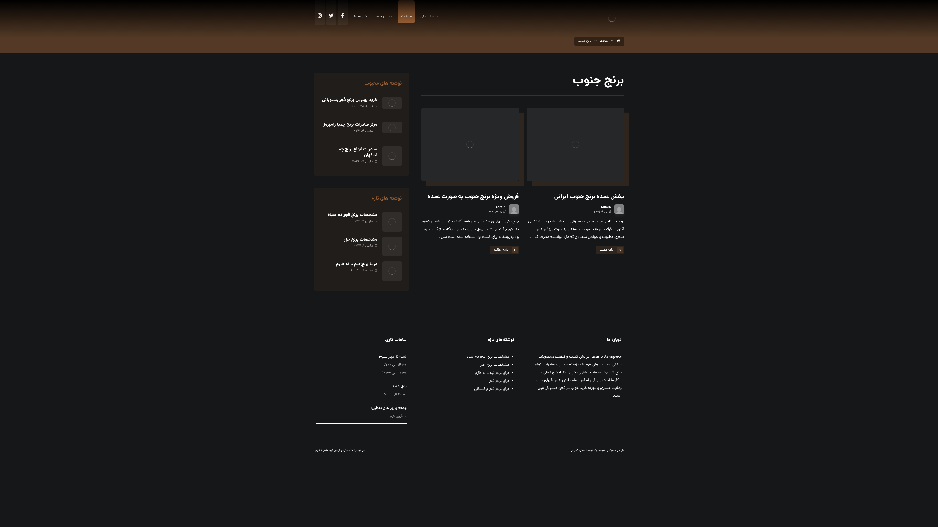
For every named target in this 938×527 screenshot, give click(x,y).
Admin (606, 207)
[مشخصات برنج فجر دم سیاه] (392, 222)
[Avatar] (619, 209)
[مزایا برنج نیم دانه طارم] (392, 271)
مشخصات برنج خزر (360, 239)
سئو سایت (600, 450)
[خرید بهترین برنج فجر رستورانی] (392, 107)
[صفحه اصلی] (618, 41)
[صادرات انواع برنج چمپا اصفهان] (392, 156)
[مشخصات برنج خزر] (392, 246)
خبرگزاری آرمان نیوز (340, 450)
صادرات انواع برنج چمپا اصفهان (356, 152)
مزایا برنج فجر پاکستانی (491, 389)
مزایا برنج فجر (499, 381)
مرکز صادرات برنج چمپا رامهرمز (350, 124)
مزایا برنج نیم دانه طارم (356, 264)
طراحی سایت (616, 450)
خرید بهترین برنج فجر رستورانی (349, 100)
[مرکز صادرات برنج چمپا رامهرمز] (392, 131)
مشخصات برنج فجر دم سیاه (352, 215)
